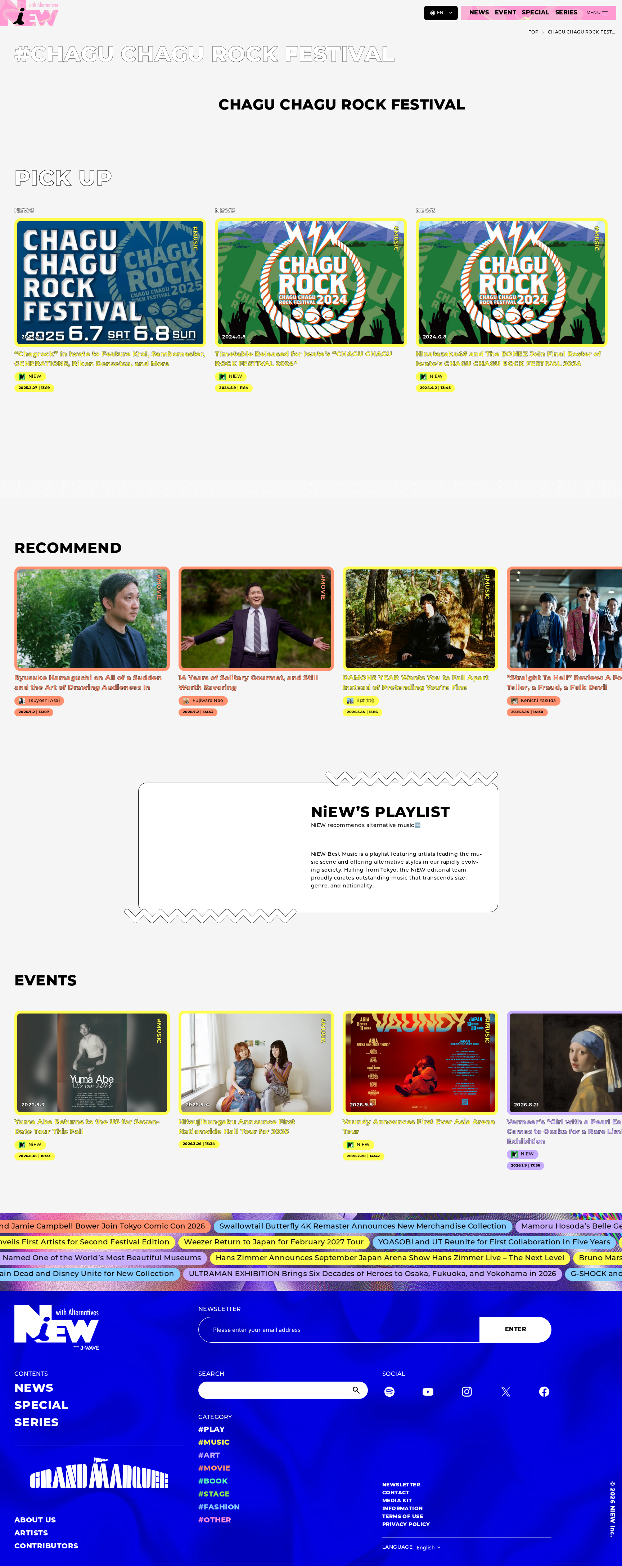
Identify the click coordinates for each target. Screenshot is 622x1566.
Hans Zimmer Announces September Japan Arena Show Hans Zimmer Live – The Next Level (365, 1258)
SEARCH (211, 1374)
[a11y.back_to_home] (29, 15)
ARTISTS (31, 1533)
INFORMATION (402, 1509)
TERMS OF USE (402, 1517)
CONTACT (395, 1493)
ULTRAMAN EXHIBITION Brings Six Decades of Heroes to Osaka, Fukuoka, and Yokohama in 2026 (351, 1274)
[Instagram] (467, 1393)
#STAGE (214, 1494)
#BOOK (212, 1481)
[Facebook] (544, 1393)
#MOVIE (214, 1468)
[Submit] (357, 1390)
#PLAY (211, 1429)
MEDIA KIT (397, 1501)
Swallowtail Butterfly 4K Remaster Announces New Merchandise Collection (329, 1226)
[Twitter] (506, 1393)
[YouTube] (428, 1393)
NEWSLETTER (219, 1309)
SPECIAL (535, 13)
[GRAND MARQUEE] (99, 1473)
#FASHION (219, 1507)
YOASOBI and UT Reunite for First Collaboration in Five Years (466, 1242)
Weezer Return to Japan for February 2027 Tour (246, 1242)
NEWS (479, 13)
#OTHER (214, 1520)
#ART (209, 1455)
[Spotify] (389, 1393)
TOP (533, 32)
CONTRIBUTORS (46, 1546)
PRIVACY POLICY (406, 1524)
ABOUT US (35, 1520)
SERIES (566, 13)
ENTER (515, 1330)
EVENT (505, 13)
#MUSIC (214, 1442)
